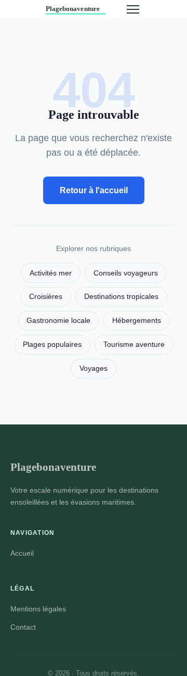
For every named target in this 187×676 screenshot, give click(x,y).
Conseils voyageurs (126, 273)
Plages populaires (52, 344)
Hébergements (136, 320)
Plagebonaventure (53, 467)
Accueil (22, 553)
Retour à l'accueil (94, 190)
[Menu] (133, 9)
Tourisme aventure (134, 344)
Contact (23, 627)
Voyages (93, 368)
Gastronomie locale (58, 320)
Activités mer (51, 273)
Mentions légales (38, 609)
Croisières (45, 297)
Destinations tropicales (121, 297)
